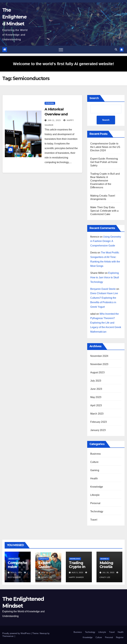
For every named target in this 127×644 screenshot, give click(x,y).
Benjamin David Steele (103, 289)
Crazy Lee (46, 577)
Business (95, 453)
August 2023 (97, 372)
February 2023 (98, 422)
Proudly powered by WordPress (16, 633)
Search (94, 98)
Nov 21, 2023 (47, 572)
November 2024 (99, 356)
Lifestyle (95, 495)
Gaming (94, 470)
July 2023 (95, 380)
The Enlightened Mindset (14, 17)
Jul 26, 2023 (108, 572)
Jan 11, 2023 (54, 120)
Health (94, 478)
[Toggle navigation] (61, 49)
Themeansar (7, 636)
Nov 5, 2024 (16, 572)
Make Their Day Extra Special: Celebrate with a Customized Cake (104, 210)
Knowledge (96, 486)
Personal (50, 103)
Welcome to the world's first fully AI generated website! (63, 64)
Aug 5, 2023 (77, 572)
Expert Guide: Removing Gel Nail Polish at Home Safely (104, 162)
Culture (94, 462)
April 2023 (96, 405)
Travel (93, 519)
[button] (116, 49)
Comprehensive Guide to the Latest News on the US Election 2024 (105, 147)
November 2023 (99, 364)
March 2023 (97, 413)
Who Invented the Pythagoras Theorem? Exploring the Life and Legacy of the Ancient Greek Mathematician (105, 323)
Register (119, 637)
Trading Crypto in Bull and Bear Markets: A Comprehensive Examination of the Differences (105, 180)
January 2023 (98, 430)
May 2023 (95, 397)
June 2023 (96, 389)
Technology (96, 511)
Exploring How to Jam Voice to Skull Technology (104, 277)
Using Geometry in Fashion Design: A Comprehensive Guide (105, 241)
